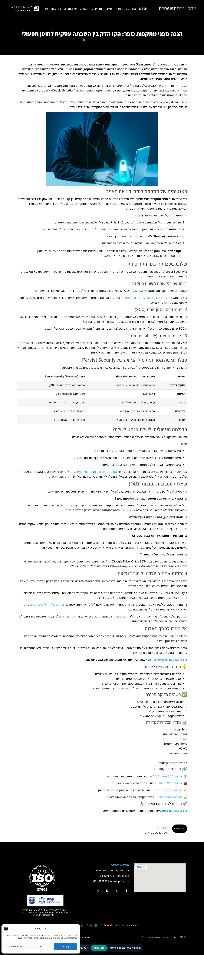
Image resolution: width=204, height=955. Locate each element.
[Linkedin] (107, 890)
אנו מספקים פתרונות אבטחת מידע (96, 472)
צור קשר (56, 8)
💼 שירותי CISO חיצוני (173, 783)
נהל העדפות (16, 946)
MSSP (143, 8)
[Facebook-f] (126, 890)
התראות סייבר (114, 8)
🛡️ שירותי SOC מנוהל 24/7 (170, 776)
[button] (5, 928)
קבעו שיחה (99, 948)
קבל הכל (65, 946)
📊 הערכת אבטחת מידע (172, 797)
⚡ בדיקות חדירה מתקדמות (170, 790)
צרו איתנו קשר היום (174, 811)
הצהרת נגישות (87, 937)
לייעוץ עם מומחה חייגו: (21, 7)
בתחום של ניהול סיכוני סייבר (46, 605)
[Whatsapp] (117, 890)
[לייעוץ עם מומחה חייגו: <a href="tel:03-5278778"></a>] (36, 8)
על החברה (70, 8)
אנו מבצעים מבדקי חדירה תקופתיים (143, 298)
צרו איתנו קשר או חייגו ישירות (167, 660)
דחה (41, 946)
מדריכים (97, 8)
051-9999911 (101, 881)
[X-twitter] (97, 890)
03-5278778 (22, 10)
